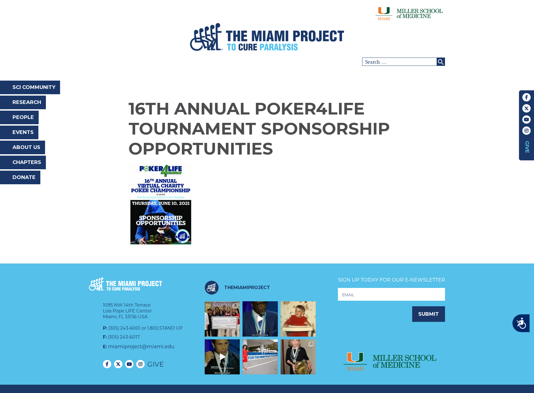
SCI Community (34, 87)
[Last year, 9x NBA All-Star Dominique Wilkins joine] (260, 319)
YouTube (526, 119)
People (23, 117)
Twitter (526, 108)
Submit (428, 314)
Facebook (526, 97)
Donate (24, 177)
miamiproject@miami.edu (141, 347)
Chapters (27, 162)
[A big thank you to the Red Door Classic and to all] (222, 319)
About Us (26, 147)
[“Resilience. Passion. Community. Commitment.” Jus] (222, 357)
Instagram (526, 130)
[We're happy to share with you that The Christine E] (260, 357)
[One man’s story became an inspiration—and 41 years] (298, 319)
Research (27, 102)
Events (23, 132)
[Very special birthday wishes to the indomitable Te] (298, 357)
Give (527, 147)
